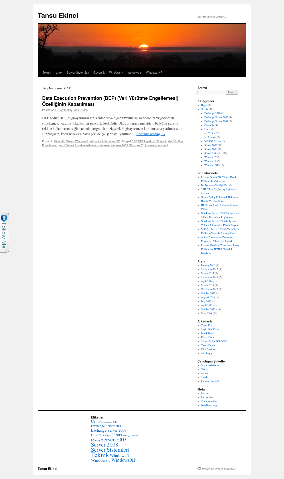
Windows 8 (135, 72)
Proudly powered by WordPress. (219, 468)
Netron (204, 369)
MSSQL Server (212, 141)
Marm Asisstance (210, 365)
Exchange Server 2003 (216, 117)
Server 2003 (210, 145)
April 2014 (207, 281)
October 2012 (208, 309)
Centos (211, 133)
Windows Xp (136, 145)
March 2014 (207, 285)
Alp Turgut (207, 353)
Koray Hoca (207, 337)
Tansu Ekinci (58, 15)
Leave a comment (157, 145)
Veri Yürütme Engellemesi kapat (78, 145)
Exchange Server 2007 (216, 121)
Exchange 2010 (212, 113)
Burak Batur (207, 333)
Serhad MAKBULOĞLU (214, 341)
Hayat (204, 105)
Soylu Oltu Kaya (210, 329)
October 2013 (208, 293)
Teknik (47, 72)
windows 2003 (119, 145)
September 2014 (209, 277)
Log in (204, 393)
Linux (58, 72)
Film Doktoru (208, 349)
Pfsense (212, 137)
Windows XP (154, 72)
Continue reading (150, 133)
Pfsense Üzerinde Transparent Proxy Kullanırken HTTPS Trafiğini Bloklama (220, 249)
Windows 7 (116, 72)
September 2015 (209, 269)
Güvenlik (99, 72)
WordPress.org (209, 405)
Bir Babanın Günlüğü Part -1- (216, 185)
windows (104, 145)
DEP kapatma (146, 141)
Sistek (204, 377)
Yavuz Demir (208, 345)
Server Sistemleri (78, 72)
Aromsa (205, 373)
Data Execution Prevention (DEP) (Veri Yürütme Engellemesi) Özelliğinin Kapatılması (110, 101)
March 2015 (207, 273)
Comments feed (209, 401)
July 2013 (206, 301)
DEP (134, 141)
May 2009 (206, 313)
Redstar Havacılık (210, 381)
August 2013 (208, 297)
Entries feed (207, 397)
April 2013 (207, 305)
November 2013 (209, 289)
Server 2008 (210, 149)
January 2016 (208, 265)
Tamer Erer (207, 325)
